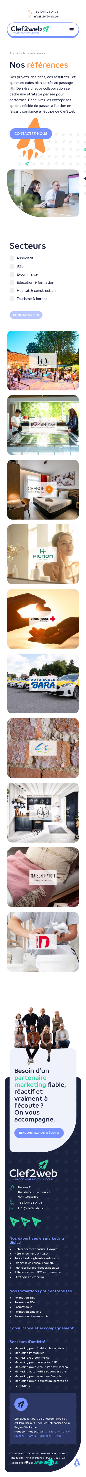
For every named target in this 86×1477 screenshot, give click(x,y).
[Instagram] (25, 1222)
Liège (58, 1436)
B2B (16, 401)
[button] (71, 29)
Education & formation (31, 662)
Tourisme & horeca (28, 343)
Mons (63, 1431)
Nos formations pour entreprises (41, 1291)
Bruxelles (45, 1436)
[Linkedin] (36, 1222)
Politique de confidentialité (48, 1453)
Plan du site (17, 1457)
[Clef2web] (30, 29)
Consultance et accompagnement (42, 1328)
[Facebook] (14, 1222)
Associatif (21, 598)
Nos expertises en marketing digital (37, 1240)
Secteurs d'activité (27, 1341)
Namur (31, 1436)
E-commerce (23, 540)
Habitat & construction (31, 722)
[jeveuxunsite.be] (46, 1462)
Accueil (15, 53)
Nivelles (19, 1436)
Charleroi (51, 1431)
